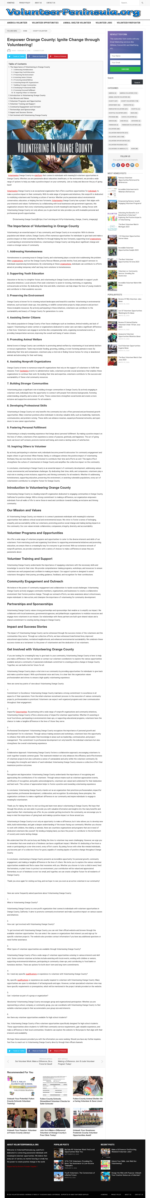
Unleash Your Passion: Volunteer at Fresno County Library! (22, 1131)
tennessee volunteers (131, 125)
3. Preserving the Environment (23, 75)
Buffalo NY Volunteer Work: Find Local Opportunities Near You (80, 1150)
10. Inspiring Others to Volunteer (24, 93)
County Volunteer (40, 31)
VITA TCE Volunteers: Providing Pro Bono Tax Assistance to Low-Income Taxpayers (79, 1163)
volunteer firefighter (128, 22)
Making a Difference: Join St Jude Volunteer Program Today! (76, 1062)
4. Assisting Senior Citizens (22, 77)
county (113, 101)
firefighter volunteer (118, 109)
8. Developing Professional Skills (24, 88)
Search (110, 78)
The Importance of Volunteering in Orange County (30, 67)
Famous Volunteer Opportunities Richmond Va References (128, 180)
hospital (135, 109)
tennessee (113, 125)
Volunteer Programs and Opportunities (25, 101)
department (114, 105)
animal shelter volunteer (77, 22)
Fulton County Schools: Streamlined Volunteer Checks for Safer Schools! (55, 1101)
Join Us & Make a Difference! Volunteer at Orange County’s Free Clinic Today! (53, 1132)
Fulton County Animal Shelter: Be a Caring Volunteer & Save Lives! (88, 1099)
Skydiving (135, 121)
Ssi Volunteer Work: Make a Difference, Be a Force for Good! (33, 1062)
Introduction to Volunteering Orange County (27, 95)
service (113, 121)
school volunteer (129, 117)
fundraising (24, 371)
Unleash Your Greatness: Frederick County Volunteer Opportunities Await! (85, 1132)
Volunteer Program (118, 144)
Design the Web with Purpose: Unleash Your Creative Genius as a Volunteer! (126, 1174)
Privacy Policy (24, 3)
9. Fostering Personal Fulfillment (24, 90)
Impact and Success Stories (21, 112)
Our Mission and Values (19, 98)
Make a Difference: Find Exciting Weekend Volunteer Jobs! (124, 1150)
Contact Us (51, 3)
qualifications (31, 974)
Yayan (14, 50)
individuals (92, 191)
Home (25, 31)
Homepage (11, 3)
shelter (124, 121)
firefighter (128, 105)
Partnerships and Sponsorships (22, 110)
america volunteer (17, 22)
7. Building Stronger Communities (24, 85)
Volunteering (13, 175)
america (112, 93)
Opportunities (21, 712)
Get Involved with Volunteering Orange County (28, 115)
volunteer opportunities (45, 22)
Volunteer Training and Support (22, 104)
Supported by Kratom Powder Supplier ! (22, 1166)
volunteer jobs (104, 22)
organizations (95, 239)
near (134, 113)
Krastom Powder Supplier (79, 1194)
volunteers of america (118, 148)
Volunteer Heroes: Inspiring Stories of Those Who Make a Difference (36, 1194)
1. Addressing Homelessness (23, 70)
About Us (38, 3)
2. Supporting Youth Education (23, 72)
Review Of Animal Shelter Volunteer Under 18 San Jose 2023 (129, 324)
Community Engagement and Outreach (25, 107)
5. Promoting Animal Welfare (23, 80)
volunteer (114, 129)
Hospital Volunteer (118, 113)
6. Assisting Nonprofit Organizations (25, 82)
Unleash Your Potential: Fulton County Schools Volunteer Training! (20, 1101)
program (113, 117)
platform (38, 175)
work (134, 148)
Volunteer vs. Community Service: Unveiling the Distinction (127, 273)
